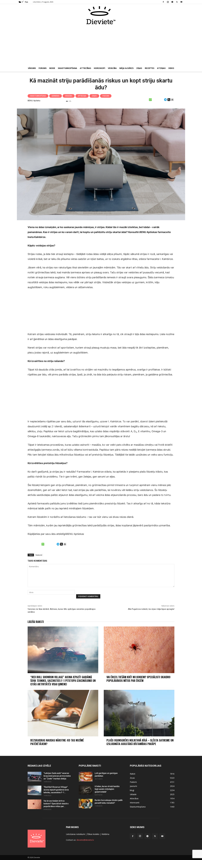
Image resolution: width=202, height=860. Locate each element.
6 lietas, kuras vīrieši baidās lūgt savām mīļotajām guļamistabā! (107, 789)
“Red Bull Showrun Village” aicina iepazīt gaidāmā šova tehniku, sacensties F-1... (56, 790)
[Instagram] (168, 2)
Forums (43, 68)
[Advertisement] (101, 45)
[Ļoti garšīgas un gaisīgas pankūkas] (85, 776)
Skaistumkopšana (67, 68)
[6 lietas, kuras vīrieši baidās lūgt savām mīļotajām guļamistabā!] (85, 790)
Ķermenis (55, 96)
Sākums (32, 68)
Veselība (112, 68)
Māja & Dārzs (126, 68)
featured (39, 555)
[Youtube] (181, 2)
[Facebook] (163, 2)
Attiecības (85, 68)
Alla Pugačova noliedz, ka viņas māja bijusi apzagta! (151, 609)
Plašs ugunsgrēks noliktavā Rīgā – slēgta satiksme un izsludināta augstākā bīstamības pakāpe (140, 742)
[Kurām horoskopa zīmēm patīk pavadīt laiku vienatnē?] (85, 803)
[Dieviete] (101, 15)
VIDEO (171, 68)
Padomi (106, 96)
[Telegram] (172, 2)
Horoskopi (99, 68)
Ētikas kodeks (93, 834)
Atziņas (161, 68)
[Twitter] (177, 2)
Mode (52, 68)
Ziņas (139, 68)
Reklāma (105, 834)
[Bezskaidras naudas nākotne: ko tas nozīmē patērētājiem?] (63, 713)
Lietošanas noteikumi (75, 834)
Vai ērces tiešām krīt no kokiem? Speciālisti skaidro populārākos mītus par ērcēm (138, 679)
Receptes (149, 68)
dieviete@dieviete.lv (85, 840)
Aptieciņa (82, 96)
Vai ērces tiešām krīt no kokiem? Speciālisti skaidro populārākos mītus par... (56, 803)
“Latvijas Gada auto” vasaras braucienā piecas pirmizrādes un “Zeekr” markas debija (57, 776)
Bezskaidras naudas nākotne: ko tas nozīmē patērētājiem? (57, 742)
